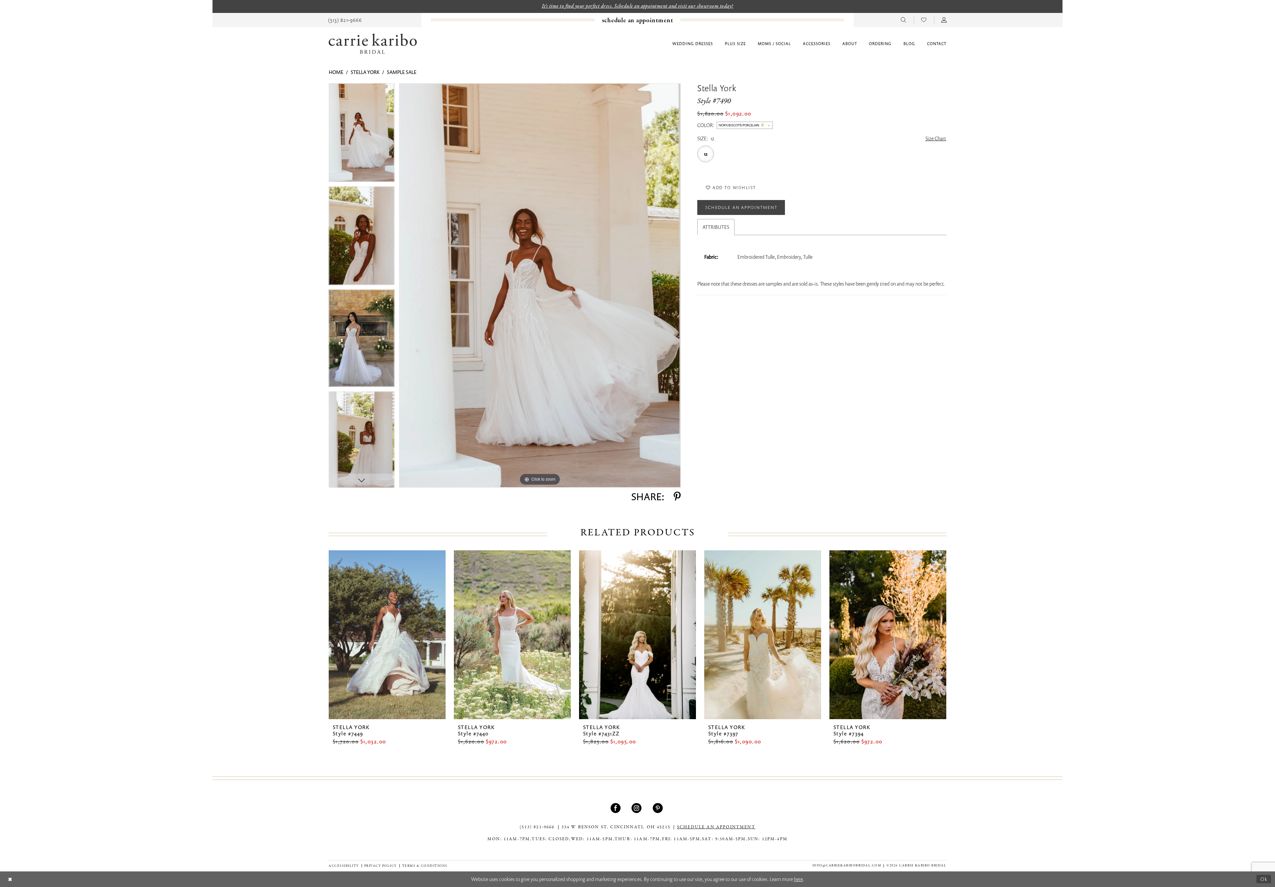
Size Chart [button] (935, 138)
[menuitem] (345, 19)
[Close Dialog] (10, 879)
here (798, 879)
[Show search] (903, 19)
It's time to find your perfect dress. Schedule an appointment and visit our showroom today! (637, 6)
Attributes (716, 227)
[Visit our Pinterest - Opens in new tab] (658, 808)
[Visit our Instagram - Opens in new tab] (637, 808)
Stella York (365, 72)
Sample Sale (401, 72)
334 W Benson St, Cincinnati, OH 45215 (615, 827)
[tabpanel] (361, 134)
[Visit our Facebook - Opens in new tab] (616, 808)
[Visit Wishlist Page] (924, 19)
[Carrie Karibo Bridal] (373, 44)
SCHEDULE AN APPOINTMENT (716, 827)
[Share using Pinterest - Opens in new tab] (677, 497)
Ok (1264, 879)
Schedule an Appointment (741, 207)
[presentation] (387, 634)
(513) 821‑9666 (537, 827)
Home (336, 72)
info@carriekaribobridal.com (847, 865)
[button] (944, 19)
